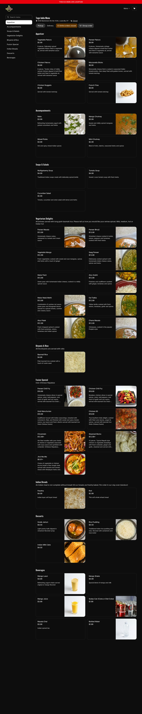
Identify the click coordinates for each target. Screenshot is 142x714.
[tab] (40, 26)
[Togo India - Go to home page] (9, 8)
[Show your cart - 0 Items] (134, 8)
